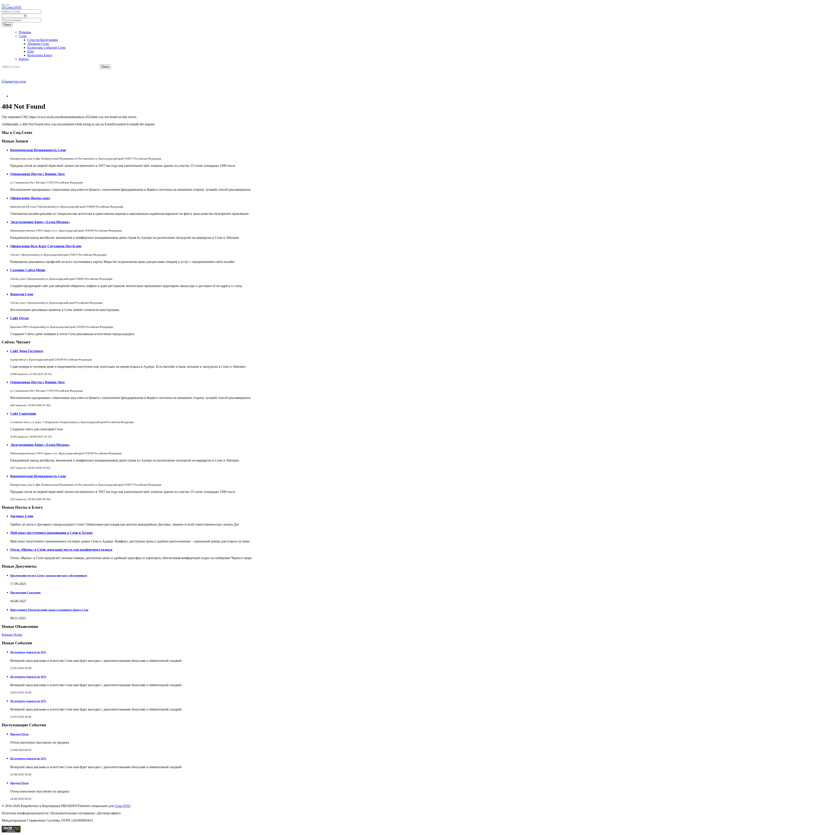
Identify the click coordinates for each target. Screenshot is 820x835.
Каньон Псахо (12, 634)
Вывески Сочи (21, 294)
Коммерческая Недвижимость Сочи (38, 150)
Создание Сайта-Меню (27, 270)
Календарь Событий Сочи (46, 47)
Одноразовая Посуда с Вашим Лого (37, 174)
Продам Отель (19, 734)
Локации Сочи (38, 43)
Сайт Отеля (19, 318)
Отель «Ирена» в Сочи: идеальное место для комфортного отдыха (61, 549)
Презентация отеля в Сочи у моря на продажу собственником (48, 575)
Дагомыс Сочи (21, 516)
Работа (24, 59)
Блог (30, 51)
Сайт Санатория (23, 413)
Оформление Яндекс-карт (30, 198)
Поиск (7, 24)
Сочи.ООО (122, 806)
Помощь (25, 32)
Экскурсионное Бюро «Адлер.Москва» (40, 222)
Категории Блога (39, 55)
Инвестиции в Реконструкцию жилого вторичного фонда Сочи (49, 609)
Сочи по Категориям (42, 40)
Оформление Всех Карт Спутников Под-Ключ (45, 246)
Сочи (22, 36)
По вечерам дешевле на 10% (28, 652)
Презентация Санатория (25, 592)
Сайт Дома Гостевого (26, 351)
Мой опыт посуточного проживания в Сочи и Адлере (51, 533)
